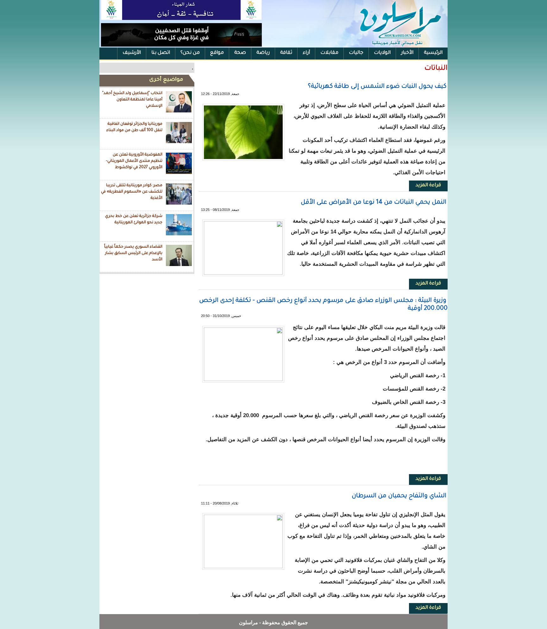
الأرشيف (132, 53)
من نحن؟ (190, 53)
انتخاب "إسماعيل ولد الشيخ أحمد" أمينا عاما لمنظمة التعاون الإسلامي (132, 99)
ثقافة (286, 53)
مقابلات (329, 53)
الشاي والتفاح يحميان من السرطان (399, 496)
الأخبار (407, 53)
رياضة (263, 53)
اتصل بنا (160, 53)
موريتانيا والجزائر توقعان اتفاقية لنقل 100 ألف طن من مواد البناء (134, 127)
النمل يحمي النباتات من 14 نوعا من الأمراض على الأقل (373, 202)
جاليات (356, 53)
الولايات (382, 53)
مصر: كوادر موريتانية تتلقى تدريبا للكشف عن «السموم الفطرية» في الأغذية (131, 191)
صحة (240, 53)
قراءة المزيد (425, 185)
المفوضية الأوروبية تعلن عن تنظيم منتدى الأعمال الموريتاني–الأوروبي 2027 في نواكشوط (134, 161)
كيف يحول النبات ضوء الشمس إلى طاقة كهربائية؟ (377, 86)
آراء (306, 53)
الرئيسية (433, 53)
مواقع (217, 53)
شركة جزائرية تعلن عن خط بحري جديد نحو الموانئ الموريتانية (133, 219)
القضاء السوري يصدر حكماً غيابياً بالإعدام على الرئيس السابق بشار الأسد (133, 253)
